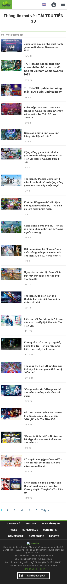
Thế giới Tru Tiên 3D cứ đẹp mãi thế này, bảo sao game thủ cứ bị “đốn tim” (43, 369)
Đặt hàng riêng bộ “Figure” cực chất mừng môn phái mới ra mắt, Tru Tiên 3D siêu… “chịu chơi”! (43, 252)
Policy (42, 569)
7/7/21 (28, 167)
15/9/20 (28, 425)
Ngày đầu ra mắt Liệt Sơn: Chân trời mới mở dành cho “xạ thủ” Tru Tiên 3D (43, 275)
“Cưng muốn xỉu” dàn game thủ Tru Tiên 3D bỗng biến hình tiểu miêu (43, 392)
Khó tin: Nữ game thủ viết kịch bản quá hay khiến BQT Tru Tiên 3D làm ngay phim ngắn (43, 205)
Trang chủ (13, 523)
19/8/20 (28, 498)
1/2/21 (28, 261)
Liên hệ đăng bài (36, 575)
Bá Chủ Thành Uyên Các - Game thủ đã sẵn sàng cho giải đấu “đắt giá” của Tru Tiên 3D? (43, 416)
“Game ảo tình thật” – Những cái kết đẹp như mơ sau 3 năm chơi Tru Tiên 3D (43, 439)
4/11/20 (28, 331)
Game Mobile (15, 536)
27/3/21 (28, 238)
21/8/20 (28, 471)
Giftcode (30, 523)
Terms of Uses (29, 569)
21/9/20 (28, 401)
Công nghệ (50, 530)
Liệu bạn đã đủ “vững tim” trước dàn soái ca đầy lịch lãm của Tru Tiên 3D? (43, 322)
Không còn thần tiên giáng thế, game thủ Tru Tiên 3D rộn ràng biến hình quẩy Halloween (42, 345)
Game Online (36, 536)
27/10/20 (29, 378)
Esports (54, 536)
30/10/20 (29, 355)
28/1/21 (28, 308)
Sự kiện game (30, 530)
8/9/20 (28, 448)
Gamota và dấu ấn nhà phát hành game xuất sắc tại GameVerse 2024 (43, 47)
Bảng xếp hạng (51, 523)
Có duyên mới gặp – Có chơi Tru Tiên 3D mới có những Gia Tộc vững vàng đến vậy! (43, 462)
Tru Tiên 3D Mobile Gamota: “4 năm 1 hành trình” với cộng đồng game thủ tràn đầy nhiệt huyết (43, 182)
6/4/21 (28, 214)
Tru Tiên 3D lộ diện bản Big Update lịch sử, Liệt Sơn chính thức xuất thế (42, 299)
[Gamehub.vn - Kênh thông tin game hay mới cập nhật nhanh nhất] (6, 4)
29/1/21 (28, 284)
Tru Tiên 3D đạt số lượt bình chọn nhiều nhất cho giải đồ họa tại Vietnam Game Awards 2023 (43, 69)
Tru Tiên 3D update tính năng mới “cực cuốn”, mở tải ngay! (43, 90)
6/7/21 (28, 191)
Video (13, 530)
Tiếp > (45, 510)
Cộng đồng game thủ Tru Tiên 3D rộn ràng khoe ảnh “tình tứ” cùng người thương (43, 229)
